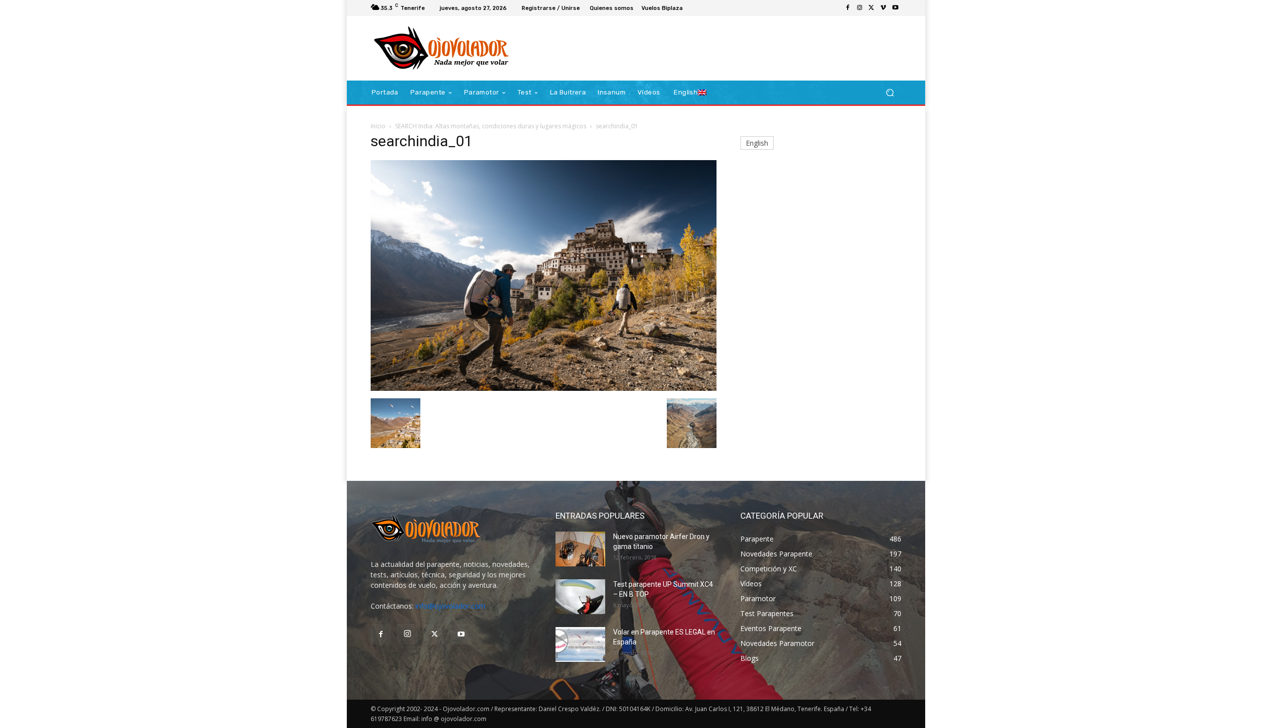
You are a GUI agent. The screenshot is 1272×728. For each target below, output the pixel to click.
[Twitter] (871, 8)
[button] (889, 92)
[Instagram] (860, 8)
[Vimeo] (883, 8)
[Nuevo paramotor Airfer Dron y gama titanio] (580, 549)
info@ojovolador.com (450, 606)
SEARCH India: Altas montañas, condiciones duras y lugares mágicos (490, 126)
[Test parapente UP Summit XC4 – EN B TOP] (580, 596)
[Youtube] (895, 8)
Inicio (378, 126)
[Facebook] (848, 8)
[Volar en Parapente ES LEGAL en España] (580, 644)
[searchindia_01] (543, 388)
